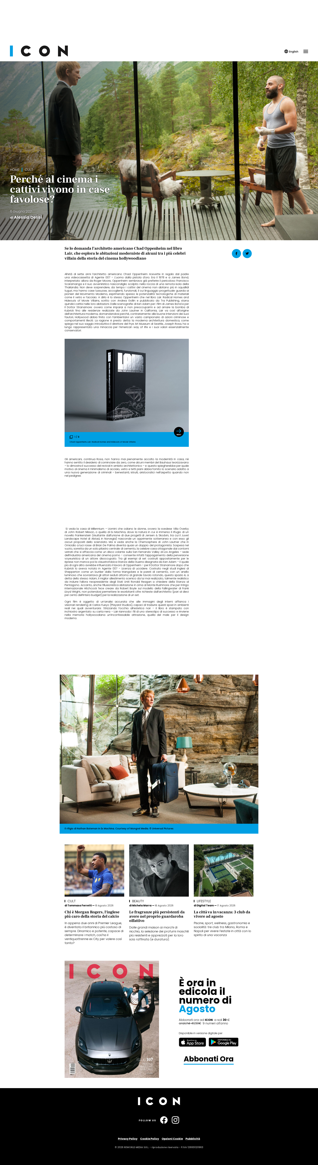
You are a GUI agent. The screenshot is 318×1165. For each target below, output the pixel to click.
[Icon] (39, 55)
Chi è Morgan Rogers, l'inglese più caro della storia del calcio (92, 914)
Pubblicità (193, 1139)
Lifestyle (204, 901)
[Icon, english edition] (291, 52)
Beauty (138, 901)
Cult (29, 170)
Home (14, 170)
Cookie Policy (149, 1139)
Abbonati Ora (209, 1059)
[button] (179, 432)
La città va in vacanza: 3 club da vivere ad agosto (222, 914)
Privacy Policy (127, 1139)
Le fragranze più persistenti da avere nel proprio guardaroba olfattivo (157, 916)
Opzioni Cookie (172, 1139)
